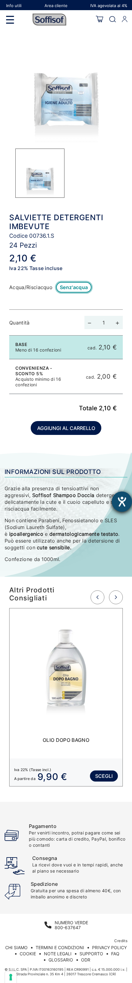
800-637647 (68, 927)
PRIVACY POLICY (109, 947)
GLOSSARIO (61, 959)
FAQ (115, 953)
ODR (85, 959)
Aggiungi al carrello (66, 428)
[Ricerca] (112, 19)
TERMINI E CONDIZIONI (60, 947)
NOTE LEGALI (58, 953)
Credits (120, 940)
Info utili (13, 5)
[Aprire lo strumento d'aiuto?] (122, 502)
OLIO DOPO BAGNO (66, 740)
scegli (104, 776)
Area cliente (56, 5)
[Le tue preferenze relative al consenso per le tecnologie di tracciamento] (11, 977)
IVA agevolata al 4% (108, 5)
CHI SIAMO (16, 947)
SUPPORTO (91, 953)
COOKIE (28, 953)
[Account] (124, 19)
